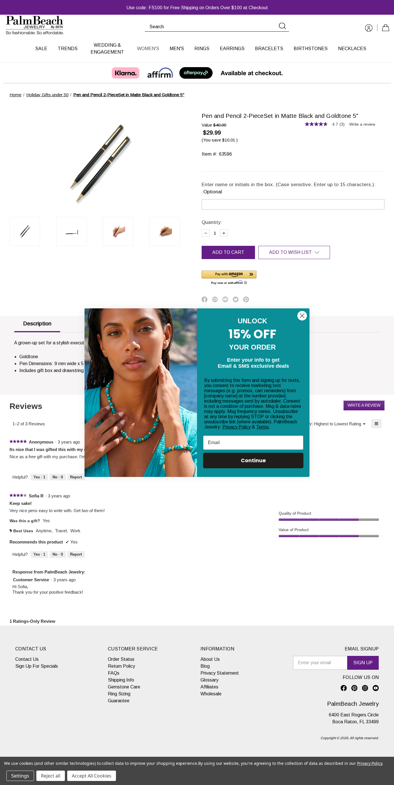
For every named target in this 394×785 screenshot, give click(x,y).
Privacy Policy (236, 426)
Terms (262, 426)
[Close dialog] (302, 316)
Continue (253, 460)
